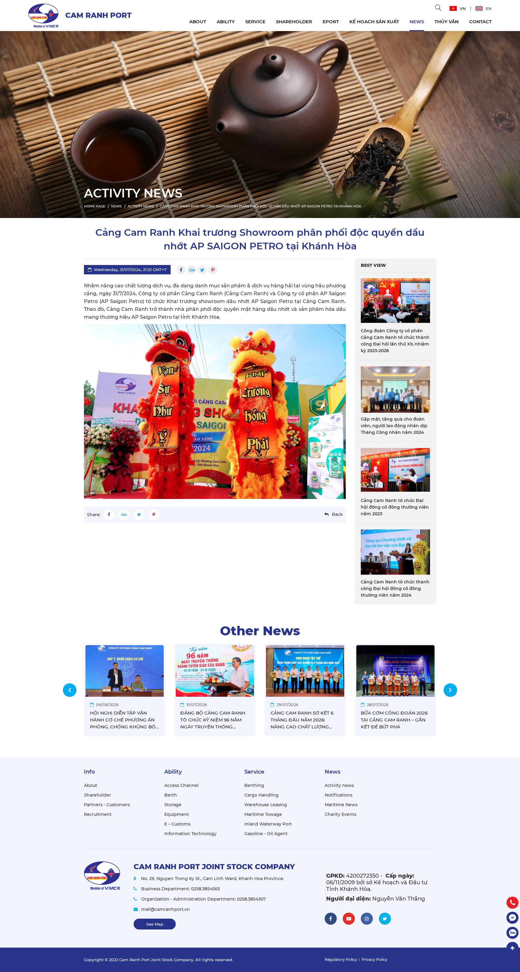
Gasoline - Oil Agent (266, 833)
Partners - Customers (107, 804)
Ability (226, 21)
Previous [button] (69, 690)
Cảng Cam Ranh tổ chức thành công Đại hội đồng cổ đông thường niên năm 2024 (395, 588)
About (197, 21)
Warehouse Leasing (265, 804)
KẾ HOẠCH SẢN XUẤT (374, 21)
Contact (480, 21)
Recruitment (98, 814)
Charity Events (340, 814)
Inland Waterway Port (268, 824)
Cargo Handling (261, 795)
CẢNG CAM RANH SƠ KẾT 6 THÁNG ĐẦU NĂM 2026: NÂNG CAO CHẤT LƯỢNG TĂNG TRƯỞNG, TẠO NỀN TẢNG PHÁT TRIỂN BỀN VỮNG (305, 720)
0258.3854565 (205, 889)
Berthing (254, 785)
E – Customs (177, 824)
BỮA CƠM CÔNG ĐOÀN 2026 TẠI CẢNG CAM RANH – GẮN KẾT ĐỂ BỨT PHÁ (394, 720)
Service (255, 21)
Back (337, 514)
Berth (170, 795)
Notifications (338, 795)
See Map (154, 924)
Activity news (339, 785)
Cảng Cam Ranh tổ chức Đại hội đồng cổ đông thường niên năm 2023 (395, 507)
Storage (172, 804)
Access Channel (181, 785)
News (417, 21)
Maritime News (341, 804)
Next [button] (450, 690)
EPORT (331, 21)
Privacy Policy (374, 959)
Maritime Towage (263, 814)
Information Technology (190, 833)
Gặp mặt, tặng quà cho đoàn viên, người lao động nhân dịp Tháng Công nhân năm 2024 (394, 425)
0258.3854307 (251, 899)
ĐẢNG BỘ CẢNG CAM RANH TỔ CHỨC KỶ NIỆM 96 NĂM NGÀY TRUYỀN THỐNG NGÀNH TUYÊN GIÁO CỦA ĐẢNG (212, 720)
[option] (260, 123)
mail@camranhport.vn (165, 909)
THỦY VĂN (447, 21)
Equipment (176, 814)
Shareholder (294, 21)
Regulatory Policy (341, 959)
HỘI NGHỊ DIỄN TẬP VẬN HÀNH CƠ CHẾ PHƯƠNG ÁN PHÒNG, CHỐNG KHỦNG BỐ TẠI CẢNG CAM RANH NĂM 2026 (123, 720)
